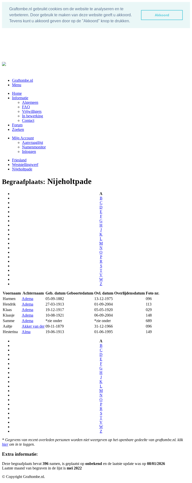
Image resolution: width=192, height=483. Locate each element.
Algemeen (30, 102)
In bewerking (32, 116)
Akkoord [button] (162, 15)
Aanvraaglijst (32, 142)
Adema (27, 299)
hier (5, 444)
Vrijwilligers (32, 111)
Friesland (19, 160)
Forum (17, 125)
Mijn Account (23, 138)
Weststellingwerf (25, 164)
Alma (26, 332)
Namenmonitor (34, 147)
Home (17, 93)
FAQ (26, 107)
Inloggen (29, 151)
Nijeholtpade (22, 169)
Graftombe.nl (22, 80)
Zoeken (18, 129)
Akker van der (33, 326)
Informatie (20, 98)
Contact (28, 120)
